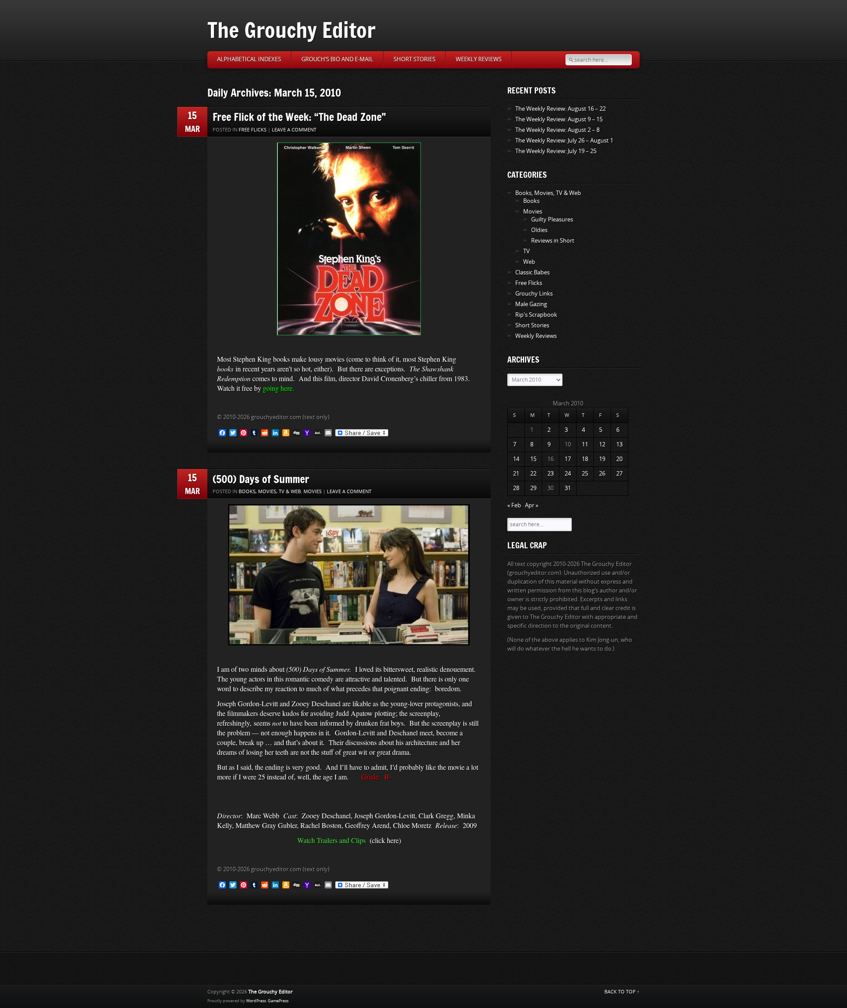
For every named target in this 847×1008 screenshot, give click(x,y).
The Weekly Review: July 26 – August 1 (564, 140)
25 (585, 473)
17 (568, 459)
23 (550, 473)
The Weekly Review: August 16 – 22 (560, 108)
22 (533, 473)
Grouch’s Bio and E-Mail (337, 59)
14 (516, 459)
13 (619, 444)
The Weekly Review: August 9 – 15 (559, 119)
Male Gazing (531, 304)
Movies (313, 492)
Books (531, 201)
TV (526, 251)
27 (619, 473)
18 (585, 459)
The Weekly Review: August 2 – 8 (557, 130)
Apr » (531, 505)
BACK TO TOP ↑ (622, 992)
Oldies (539, 230)
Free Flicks (252, 130)
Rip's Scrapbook (536, 314)
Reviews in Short (552, 240)
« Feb (514, 505)
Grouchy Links (534, 293)
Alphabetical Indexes (249, 59)
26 (602, 473)
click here (385, 840)
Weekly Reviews (479, 59)
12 (602, 444)
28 (516, 488)
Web (529, 262)
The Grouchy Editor (291, 29)
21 (516, 473)
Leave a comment (294, 130)
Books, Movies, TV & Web (270, 492)
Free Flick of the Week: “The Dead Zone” (299, 116)
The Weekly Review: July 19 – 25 (555, 151)
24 (568, 473)
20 (619, 459)
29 (533, 488)
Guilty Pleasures (552, 219)
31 (568, 488)
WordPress (256, 1001)
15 (533, 459)
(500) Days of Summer (261, 479)
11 (585, 444)
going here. (278, 388)
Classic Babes (532, 272)
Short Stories (414, 59)
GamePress (278, 1001)
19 (602, 459)
